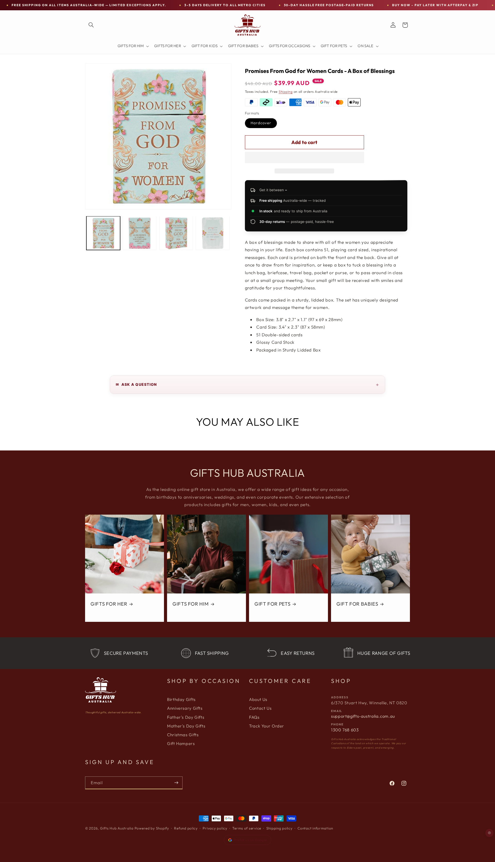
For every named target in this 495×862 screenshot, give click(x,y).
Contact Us (260, 708)
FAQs (254, 717)
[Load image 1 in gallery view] (103, 233)
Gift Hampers (181, 743)
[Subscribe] (176, 782)
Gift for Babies (357, 604)
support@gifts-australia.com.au (363, 716)
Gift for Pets (272, 604)
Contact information (315, 828)
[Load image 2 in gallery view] (139, 233)
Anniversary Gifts (185, 708)
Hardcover (261, 122)
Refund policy (186, 828)
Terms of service (246, 828)
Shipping (286, 91)
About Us (258, 699)
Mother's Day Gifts (186, 726)
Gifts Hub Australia (117, 828)
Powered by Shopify (152, 828)
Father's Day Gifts (185, 717)
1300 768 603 (345, 729)
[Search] (91, 25)
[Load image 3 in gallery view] (176, 233)
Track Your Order (266, 726)
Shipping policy (279, 828)
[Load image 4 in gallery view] (212, 233)
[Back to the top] (489, 833)
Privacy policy (215, 828)
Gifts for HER (108, 604)
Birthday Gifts (181, 699)
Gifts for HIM (190, 604)
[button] (304, 158)
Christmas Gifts (183, 734)
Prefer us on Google (250, 840)
